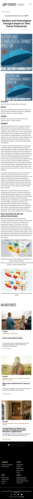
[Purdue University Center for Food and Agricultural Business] (15, 4)
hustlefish (22, 496)
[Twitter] (18, 494)
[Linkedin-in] (14, 494)
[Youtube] (21, 494)
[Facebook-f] (11, 494)
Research (20, 16)
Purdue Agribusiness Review (11, 16)
